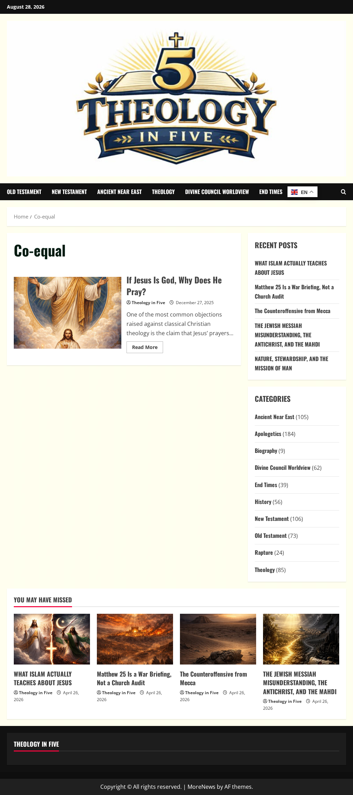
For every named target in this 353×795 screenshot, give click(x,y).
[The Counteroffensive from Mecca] (218, 639)
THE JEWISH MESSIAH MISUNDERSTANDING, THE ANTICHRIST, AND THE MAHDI (287, 334)
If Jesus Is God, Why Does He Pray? (67, 313)
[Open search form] (343, 191)
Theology (163, 191)
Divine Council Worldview (217, 191)
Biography (266, 450)
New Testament (69, 191)
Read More (147, 348)
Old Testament (24, 191)
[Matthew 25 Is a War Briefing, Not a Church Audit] (135, 639)
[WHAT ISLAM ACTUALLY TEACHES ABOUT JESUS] (52, 639)
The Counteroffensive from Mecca (292, 311)
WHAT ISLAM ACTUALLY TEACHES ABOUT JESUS (43, 678)
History (263, 501)
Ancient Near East (119, 191)
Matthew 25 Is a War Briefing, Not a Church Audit (134, 678)
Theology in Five (148, 303)
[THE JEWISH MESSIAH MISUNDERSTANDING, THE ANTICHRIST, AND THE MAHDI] (301, 639)
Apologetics (268, 433)
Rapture (264, 552)
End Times (270, 191)
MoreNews (201, 787)
